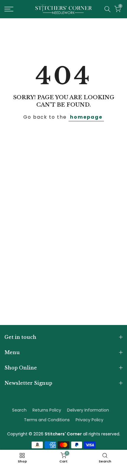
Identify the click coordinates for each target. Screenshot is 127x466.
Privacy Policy (89, 420)
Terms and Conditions (47, 420)
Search (19, 410)
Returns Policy (46, 410)
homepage (86, 117)
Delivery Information (88, 410)
